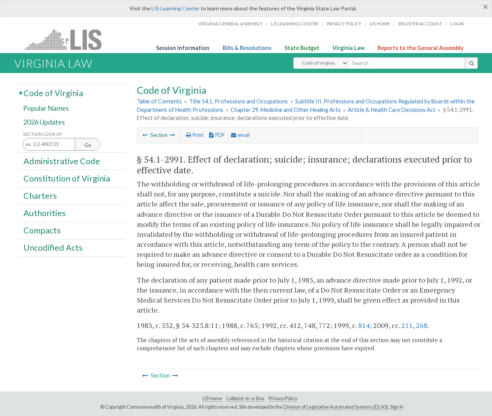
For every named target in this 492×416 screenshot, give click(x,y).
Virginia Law (348, 48)
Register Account (420, 23)
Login (457, 23)
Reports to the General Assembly (420, 48)
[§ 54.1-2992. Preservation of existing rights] (172, 135)
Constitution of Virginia (66, 178)
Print (197, 135)
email (242, 135)
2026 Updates (44, 122)
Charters (40, 196)
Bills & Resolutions (247, 48)
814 (364, 325)
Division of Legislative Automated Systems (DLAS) (335, 407)
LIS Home (212, 398)
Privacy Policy (344, 23)
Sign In (397, 407)
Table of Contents (159, 101)
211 (407, 325)
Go (87, 145)
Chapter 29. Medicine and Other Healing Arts (286, 109)
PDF (219, 135)
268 (421, 325)
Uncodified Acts (53, 248)
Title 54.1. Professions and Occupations (238, 101)
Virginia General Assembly (230, 23)
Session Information (182, 48)
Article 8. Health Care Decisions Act (391, 109)
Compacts (42, 230)
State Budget (301, 48)
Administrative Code (61, 161)
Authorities (44, 213)
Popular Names (46, 108)
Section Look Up (42, 133)
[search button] (471, 63)
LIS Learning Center (175, 8)
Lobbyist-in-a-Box (245, 398)
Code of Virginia (53, 93)
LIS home (380, 23)
